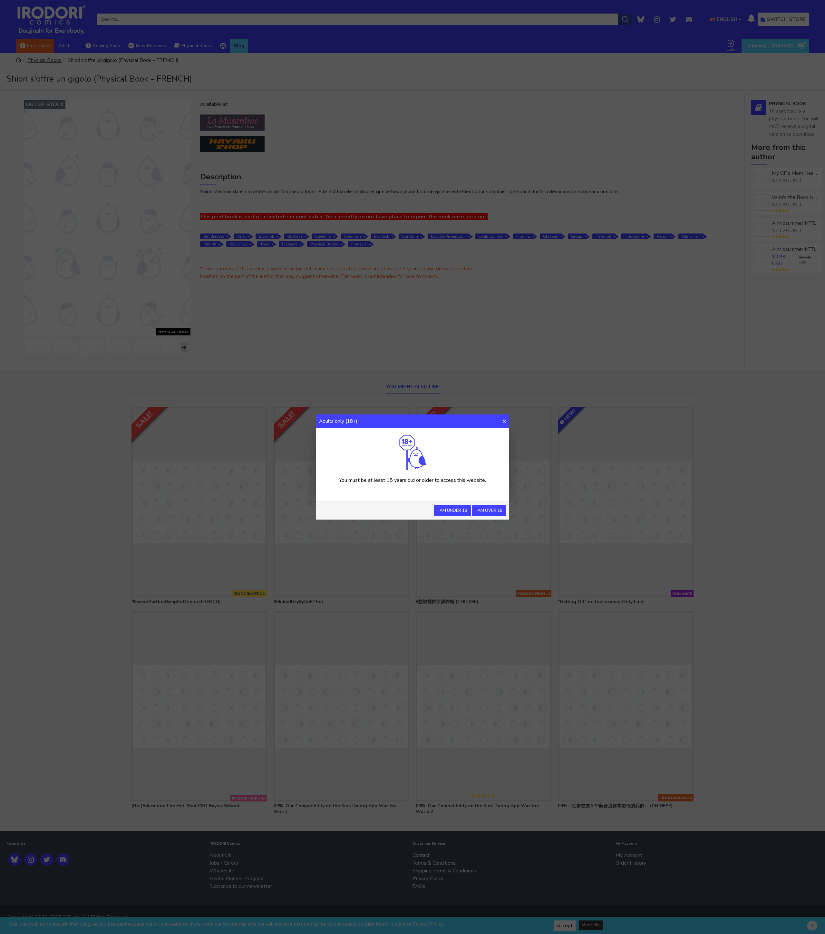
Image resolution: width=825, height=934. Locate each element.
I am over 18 (489, 510)
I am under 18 (452, 510)
